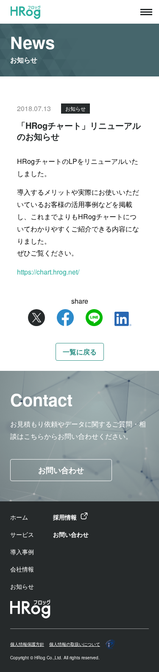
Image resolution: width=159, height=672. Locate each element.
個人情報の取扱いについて (74, 644)
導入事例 (22, 551)
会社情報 (22, 569)
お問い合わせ (61, 470)
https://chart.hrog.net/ (48, 272)
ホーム (19, 517)
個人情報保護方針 (27, 644)
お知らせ (22, 586)
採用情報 (65, 517)
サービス (22, 534)
